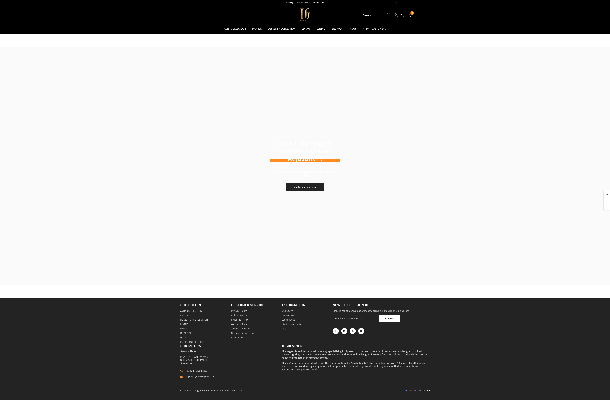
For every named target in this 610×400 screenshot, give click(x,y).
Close (396, 2)
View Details (318, 2)
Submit (389, 318)
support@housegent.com (200, 376)
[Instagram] (344, 331)
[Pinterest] (353, 331)
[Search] (376, 15)
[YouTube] (361, 331)
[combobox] (373, 15)
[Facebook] (336, 331)
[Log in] (396, 15)
